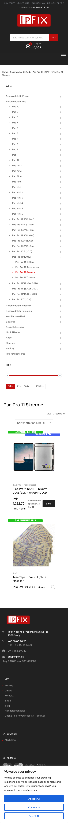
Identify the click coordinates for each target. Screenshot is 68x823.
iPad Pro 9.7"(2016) (21, 299)
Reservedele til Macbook (18, 305)
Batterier (10, 321)
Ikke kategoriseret (15, 353)
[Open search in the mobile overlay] (34, 37)
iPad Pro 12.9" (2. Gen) (23, 224)
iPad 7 (15, 122)
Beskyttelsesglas (15, 327)
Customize (34, 807)
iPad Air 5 (17, 181)
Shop (8, 700)
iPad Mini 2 (17, 192)
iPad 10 (15, 106)
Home (5, 72)
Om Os (8, 690)
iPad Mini (16, 187)
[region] (34, 794)
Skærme (10, 343)
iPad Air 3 (17, 171)
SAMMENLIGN (38, 3)
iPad (15, 573)
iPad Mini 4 (17, 203)
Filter (10, 386)
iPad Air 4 (17, 176)
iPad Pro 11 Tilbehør (25, 277)
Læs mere (49, 504)
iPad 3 (15, 144)
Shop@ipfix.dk (16, 656)
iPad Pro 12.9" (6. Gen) (23, 240)
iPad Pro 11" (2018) (41, 72)
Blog (7, 705)
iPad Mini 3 (17, 197)
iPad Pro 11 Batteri (24, 262)
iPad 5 (15, 133)
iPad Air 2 (17, 165)
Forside (9, 685)
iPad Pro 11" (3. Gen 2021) (25, 288)
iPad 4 (15, 138)
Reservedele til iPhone (17, 96)
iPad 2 (15, 149)
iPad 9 (15, 112)
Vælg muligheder (53, 587)
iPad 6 (15, 128)
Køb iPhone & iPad (15, 316)
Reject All (34, 816)
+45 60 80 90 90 (41, 7)
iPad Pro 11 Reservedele (24, 485)
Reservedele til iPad (20, 72)
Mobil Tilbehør (13, 332)
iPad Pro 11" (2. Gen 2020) (25, 283)
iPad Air (16, 160)
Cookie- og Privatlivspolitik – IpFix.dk (25, 715)
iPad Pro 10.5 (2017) (22, 251)
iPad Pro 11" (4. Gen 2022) (25, 294)
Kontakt (9, 695)
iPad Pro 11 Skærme (25, 272)
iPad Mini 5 (17, 208)
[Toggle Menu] (63, 56)
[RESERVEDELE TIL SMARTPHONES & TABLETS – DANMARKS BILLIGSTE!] (34, 26)
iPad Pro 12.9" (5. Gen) (23, 246)
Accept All (34, 798)
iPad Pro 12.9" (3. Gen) (23, 230)
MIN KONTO (9, 3)
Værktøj (10, 348)
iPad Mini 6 (17, 214)
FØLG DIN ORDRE (55, 3)
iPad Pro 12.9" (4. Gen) (23, 235)
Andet (9, 337)
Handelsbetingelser (15, 710)
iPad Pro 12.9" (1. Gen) (23, 219)
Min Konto (10, 740)
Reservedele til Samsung (19, 311)
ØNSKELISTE (23, 3)
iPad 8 (15, 117)
